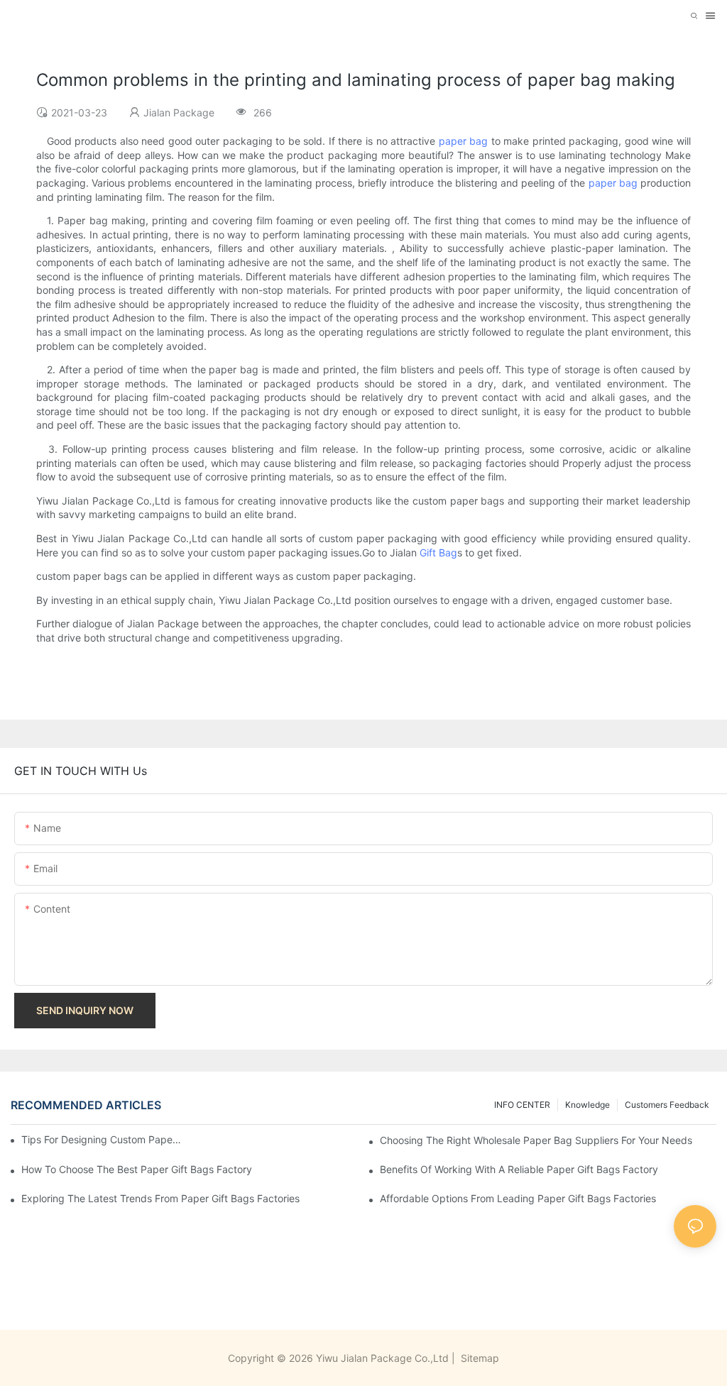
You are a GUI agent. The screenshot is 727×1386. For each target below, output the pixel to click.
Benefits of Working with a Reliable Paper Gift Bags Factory (519, 1169)
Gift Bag (438, 552)
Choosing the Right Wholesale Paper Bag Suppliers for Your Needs (536, 1140)
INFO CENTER (522, 1104)
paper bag (463, 141)
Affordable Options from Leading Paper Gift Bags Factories (518, 1198)
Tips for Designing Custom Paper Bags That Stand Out (102, 1139)
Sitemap (478, 1358)
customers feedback (667, 1104)
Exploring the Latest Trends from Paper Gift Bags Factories (160, 1198)
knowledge (587, 1104)
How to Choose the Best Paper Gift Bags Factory (136, 1169)
